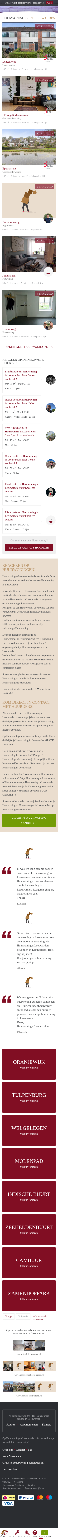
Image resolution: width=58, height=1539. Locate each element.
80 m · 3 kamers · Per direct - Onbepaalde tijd (24, 336)
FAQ (35, 1536)
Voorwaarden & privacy (13, 1485)
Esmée (51, 380)
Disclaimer (31, 1485)
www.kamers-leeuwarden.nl (29, 1396)
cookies (21, 3)
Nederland (18, 1482)
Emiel (51, 492)
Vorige (8, 1316)
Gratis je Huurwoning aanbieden (29, 820)
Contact (20, 1449)
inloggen (17, 1536)
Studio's (10, 1424)
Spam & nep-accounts (12, 1488)
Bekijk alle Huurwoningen (27, 346)
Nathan (51, 408)
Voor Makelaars (11, 1456)
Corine (51, 464)
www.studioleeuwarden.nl (29, 1354)
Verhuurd (45, 26)
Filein (51, 520)
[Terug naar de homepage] (3, 1534)
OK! (49, 2)
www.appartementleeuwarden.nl (29, 1375)
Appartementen (29, 1424)
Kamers (46, 1424)
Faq (30, 1449)
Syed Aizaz (51, 436)
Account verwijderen (34, 1488)
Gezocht (27, 1536)
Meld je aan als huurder (29, 547)
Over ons (7, 1449)
